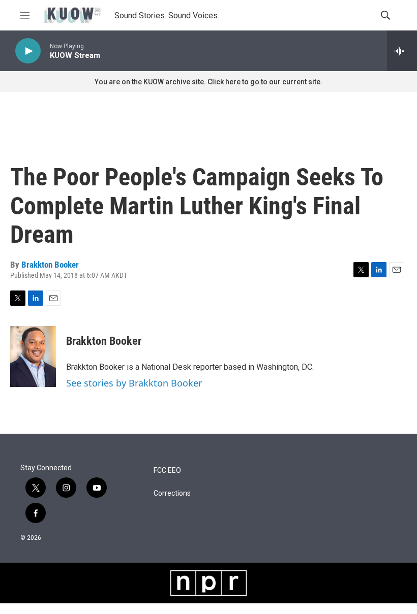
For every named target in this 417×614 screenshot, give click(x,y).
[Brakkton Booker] (33, 356)
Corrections (172, 493)
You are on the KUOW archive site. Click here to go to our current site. (208, 82)
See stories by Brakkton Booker (134, 383)
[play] (28, 51)
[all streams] (402, 50)
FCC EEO (167, 470)
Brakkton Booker (50, 265)
